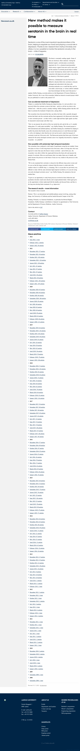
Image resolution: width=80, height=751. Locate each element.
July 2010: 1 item (35, 660)
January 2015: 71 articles (37, 513)
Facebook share (33, 229)
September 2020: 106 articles (38, 298)
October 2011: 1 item (36, 625)
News (72, 15)
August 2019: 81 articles (36, 339)
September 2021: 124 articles (38, 260)
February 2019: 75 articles (37, 357)
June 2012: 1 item (35, 607)
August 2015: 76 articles (36, 492)
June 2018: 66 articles (36, 384)
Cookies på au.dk (49, 743)
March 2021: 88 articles (36, 278)
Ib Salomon (39, 54)
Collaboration (29, 11)
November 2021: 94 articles (37, 254)
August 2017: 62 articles (36, 416)
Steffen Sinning (43, 214)
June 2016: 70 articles (36, 460)
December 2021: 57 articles (37, 251)
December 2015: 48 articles (37, 481)
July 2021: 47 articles (36, 266)
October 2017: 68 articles (37, 410)
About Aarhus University (62, 15)
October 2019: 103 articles (37, 334)
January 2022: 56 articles (37, 245)
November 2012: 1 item (36, 595)
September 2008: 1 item (36, 680)
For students (35, 2)
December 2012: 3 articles (37, 592)
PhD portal (44, 731)
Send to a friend (71, 229)
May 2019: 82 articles (36, 348)
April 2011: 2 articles (36, 639)
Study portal (44, 729)
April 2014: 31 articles (36, 542)
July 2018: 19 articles (36, 381)
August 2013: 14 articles (36, 569)
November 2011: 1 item (36, 622)
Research (16, 11)
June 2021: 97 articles (36, 269)
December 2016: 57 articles (37, 442)
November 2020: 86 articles (37, 292)
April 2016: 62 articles (36, 466)
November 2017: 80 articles (37, 407)
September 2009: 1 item (36, 675)
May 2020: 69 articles (36, 310)
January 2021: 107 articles (37, 284)
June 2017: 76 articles (36, 422)
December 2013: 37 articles (37, 557)
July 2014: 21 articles (36, 533)
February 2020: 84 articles (37, 319)
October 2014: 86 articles (37, 525)
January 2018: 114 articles (37, 398)
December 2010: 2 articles (37, 651)
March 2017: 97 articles (36, 431)
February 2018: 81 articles (37, 395)
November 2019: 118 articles (38, 331)
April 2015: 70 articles (36, 504)
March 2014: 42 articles (36, 545)
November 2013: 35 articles (37, 560)
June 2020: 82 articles (36, 307)
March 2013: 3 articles (36, 583)
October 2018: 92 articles (37, 372)
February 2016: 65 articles (37, 472)
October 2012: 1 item (36, 598)
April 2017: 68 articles (36, 428)
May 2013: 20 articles (36, 578)
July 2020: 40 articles (36, 304)
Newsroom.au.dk (7, 21)
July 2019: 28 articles (36, 342)
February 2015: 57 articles (37, 510)
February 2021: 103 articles (37, 281)
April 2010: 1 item (35, 663)
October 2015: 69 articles (37, 486)
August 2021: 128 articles (37, 263)
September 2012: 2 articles (37, 601)
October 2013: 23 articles (37, 563)
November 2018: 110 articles (38, 369)
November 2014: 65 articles (37, 522)
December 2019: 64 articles (37, 328)
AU (52, 15)
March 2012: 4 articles (36, 610)
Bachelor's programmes (68, 706)
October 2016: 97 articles (37, 448)
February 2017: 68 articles (37, 434)
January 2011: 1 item (35, 645)
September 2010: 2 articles (37, 654)
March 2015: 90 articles (36, 507)
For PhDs (34, 4)
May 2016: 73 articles (36, 463)
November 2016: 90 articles (37, 445)
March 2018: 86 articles (36, 392)
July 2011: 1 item (35, 633)
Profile (43, 704)
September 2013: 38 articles (37, 566)
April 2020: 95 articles (36, 313)
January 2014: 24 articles (37, 551)
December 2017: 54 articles (37, 404)
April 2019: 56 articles (36, 351)
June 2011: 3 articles (35, 636)
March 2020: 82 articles (36, 316)
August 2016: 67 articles (36, 454)
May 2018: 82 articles (36, 386)
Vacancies (44, 711)
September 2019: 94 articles (37, 336)
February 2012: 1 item (36, 613)
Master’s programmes (67, 709)
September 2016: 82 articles (37, 451)
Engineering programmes (68, 711)
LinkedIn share (58, 229)
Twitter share (45, 229)
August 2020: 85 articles (36, 301)
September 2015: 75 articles (37, 489)
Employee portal (45, 733)
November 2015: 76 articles (37, 484)
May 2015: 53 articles (36, 501)
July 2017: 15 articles (36, 419)
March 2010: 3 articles (36, 666)
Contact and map (46, 709)
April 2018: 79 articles (36, 389)
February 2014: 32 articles (37, 548)
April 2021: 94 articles (36, 275)
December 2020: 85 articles (37, 289)
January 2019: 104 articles (37, 360)
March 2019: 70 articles (36, 354)
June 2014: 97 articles (36, 536)
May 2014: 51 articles (36, 539)
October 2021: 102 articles (37, 257)
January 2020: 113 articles (37, 322)
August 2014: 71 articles (36, 531)
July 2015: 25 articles (36, 495)
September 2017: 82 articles (37, 413)
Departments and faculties (50, 2)
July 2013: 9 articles (35, 572)
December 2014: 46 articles (37, 519)
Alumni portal (45, 735)
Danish (77, 11)
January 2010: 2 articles (36, 669)
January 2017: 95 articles (37, 436)
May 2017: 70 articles (36, 425)
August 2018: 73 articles (36, 378)
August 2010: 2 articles (36, 657)
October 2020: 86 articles (37, 295)
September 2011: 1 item (36, 628)
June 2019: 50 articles (36, 345)
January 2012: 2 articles (36, 616)
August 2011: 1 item (35, 631)
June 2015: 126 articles (36, 498)
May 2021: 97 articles (36, 272)
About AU (41, 11)
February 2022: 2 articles (37, 242)
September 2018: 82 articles (37, 375)
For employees (36, 6)
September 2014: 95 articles (37, 528)
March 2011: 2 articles (36, 642)
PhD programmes (66, 713)
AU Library (45, 4)
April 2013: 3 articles (36, 580)
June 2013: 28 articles (36, 575)
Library (43, 726)
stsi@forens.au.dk (33, 220)
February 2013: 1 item (36, 586)
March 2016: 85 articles (36, 469)
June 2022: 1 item (35, 240)
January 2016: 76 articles (37, 475)
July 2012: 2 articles (35, 604)
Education (4, 11)
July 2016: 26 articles (36, 457)
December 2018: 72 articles (37, 366)
